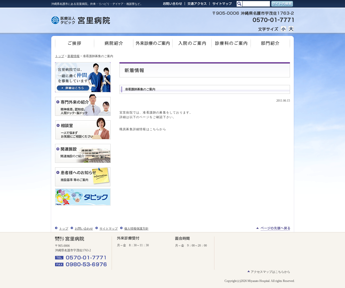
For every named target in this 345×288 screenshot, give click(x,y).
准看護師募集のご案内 (140, 89)
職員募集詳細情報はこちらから (142, 129)
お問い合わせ (84, 228)
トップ (59, 56)
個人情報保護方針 (136, 228)
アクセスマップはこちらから (270, 272)
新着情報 (73, 56)
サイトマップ (109, 228)
